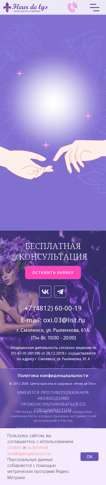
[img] (72, 7)
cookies (15, 447)
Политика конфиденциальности (53, 375)
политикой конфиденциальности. (29, 450)
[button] (53, 272)
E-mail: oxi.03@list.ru (53, 319)
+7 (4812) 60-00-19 (53, 307)
